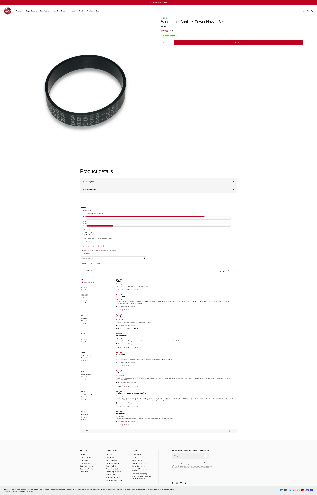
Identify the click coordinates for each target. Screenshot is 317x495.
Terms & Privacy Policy (139, 463)
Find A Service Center (113, 477)
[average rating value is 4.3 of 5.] (165, 31)
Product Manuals (111, 460)
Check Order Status (112, 463)
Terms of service (22, 491)
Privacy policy (14, 491)
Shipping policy (29, 491)
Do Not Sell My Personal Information (139, 470)
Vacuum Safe (110, 475)
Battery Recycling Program (114, 480)
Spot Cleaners (84, 460)
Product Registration (112, 469)
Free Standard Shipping (139, 474)
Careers (134, 457)
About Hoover (136, 455)
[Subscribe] (205, 456)
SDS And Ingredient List (113, 472)
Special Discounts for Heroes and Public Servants (141, 477)
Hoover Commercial (138, 466)
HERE (175, 466)
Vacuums (83, 455)
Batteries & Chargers (87, 466)
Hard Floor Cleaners (86, 463)
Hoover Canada (137, 460)
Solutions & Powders (87, 469)
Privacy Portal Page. (205, 467)
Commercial (84, 472)
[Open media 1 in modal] (85, 88)
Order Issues (110, 457)
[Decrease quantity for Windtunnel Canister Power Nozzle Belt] (163, 42)
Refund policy (7, 491)
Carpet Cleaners (85, 457)
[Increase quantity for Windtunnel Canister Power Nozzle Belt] (171, 42)
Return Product (111, 466)
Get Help (109, 455)
